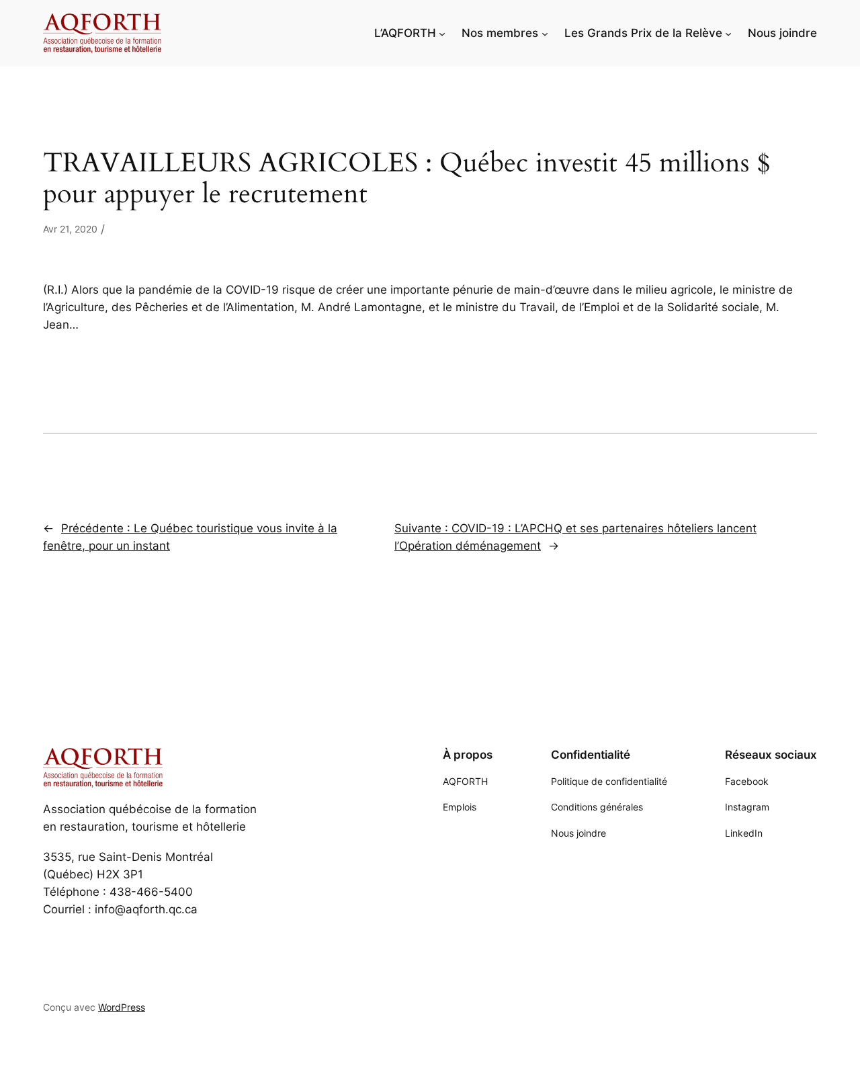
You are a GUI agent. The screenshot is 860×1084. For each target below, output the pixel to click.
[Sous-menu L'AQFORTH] (442, 33)
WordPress (121, 1007)
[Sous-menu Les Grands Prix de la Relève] (728, 33)
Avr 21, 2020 (70, 229)
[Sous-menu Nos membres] (545, 33)
